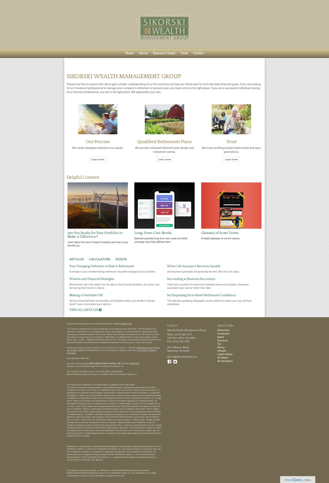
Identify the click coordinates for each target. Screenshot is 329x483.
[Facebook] (169, 361)
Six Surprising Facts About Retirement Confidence (201, 295)
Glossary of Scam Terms (220, 233)
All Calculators (225, 361)
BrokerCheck (126, 323)
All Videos (222, 357)
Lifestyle (221, 350)
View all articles (84, 310)
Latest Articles (225, 354)
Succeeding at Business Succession (191, 279)
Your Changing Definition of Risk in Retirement (101, 266)
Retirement (223, 330)
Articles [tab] (76, 259)
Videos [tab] (121, 259)
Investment (223, 333)
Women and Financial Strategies (91, 279)
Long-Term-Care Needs (153, 233)
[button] (143, 53)
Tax (219, 343)
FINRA (132, 363)
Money (221, 347)
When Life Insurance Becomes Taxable (193, 266)
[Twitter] (175, 361)
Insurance (222, 340)
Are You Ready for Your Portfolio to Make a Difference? (95, 235)
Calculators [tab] (99, 259)
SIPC (137, 363)
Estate (220, 337)
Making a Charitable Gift (86, 295)
